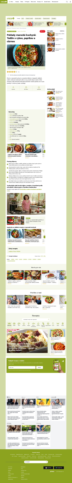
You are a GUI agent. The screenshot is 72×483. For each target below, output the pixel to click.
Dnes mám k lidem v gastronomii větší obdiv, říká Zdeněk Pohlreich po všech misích (28, 418)
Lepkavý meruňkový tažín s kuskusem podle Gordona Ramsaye (15, 155)
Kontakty (22, 472)
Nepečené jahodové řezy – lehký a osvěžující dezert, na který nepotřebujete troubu (39, 24)
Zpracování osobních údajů (25, 473)
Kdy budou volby (51, 454)
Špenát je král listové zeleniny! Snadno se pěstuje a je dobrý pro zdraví (43, 444)
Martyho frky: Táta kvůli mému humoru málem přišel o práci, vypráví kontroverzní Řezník (27, 433)
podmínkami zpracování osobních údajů (25, 370)
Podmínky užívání (11, 473)
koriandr (11, 134)
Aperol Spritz (58, 44)
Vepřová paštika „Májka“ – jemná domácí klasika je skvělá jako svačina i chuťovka (32, 281)
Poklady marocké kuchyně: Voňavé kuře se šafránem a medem (15, 240)
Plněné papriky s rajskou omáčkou (60, 49)
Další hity (62, 31)
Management (23, 466)
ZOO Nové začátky (58, 454)
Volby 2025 (29, 456)
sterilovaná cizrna (13, 130)
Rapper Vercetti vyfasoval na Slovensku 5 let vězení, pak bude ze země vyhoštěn (28, 439)
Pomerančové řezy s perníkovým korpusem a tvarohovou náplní (59, 98)
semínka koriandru (13, 124)
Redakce (22, 477)
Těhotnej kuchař (55, 1)
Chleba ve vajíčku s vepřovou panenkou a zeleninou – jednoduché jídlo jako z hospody (14, 281)
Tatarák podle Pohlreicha (42, 456)
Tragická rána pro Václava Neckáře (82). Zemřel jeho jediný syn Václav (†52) (28, 407)
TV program (32, 454)
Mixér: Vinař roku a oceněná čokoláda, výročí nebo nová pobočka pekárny (14, 306)
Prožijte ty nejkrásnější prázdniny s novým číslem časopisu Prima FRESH (35, 221)
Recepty (17, 1)
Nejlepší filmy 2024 (19, 454)
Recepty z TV (40, 1)
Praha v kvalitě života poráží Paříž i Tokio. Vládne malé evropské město (14, 412)
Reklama (9, 470)
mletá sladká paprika (14, 119)
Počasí (46, 454)
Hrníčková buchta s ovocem (59, 39)
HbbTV (9, 472)
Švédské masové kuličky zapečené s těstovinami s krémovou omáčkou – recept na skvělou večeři (23, 347)
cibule (11, 115)
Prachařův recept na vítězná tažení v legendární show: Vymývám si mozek (28, 412)
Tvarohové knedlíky (33, 457)
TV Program (27, 1)
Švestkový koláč (48, 457)
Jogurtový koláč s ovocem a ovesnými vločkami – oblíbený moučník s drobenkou (49, 281)
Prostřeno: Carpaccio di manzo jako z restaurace (49, 306)
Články (21, 1)
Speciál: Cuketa (47, 1)
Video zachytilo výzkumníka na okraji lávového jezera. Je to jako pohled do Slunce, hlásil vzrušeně (43, 418)
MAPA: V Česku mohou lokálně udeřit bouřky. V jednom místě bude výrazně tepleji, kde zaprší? (14, 418)
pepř (11, 139)
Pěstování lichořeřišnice (56, 456)
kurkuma (11, 122)
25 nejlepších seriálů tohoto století (14, 432)
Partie (42, 454)
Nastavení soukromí (24, 479)
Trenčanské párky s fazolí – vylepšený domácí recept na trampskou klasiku (59, 104)
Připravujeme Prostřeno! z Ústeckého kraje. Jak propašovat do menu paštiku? (32, 306)
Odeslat (39, 367)
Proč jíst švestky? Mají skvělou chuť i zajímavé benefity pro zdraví (43, 433)
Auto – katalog (14, 456)
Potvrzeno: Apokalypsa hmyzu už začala (43, 406)
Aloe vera (49, 456)
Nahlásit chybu (10, 479)
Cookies (9, 475)
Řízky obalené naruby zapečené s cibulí (59, 92)
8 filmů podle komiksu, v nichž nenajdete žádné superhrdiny (13, 438)
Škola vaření (33, 1)
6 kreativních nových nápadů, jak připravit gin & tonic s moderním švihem (59, 116)
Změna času (38, 454)
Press (22, 468)
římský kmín (12, 120)
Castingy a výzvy (23, 470)
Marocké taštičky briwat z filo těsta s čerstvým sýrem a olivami (32, 240)
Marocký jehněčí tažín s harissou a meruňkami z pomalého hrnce (31, 155)
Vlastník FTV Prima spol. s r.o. (13, 477)
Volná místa (10, 468)
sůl (10, 137)
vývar (11, 132)
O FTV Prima (10, 466)
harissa (11, 129)
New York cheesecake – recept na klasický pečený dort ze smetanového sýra (59, 110)
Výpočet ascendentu (24, 457)
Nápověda (22, 475)
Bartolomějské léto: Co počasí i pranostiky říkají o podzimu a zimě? (43, 438)
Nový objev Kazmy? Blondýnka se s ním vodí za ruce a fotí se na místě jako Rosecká (28, 444)
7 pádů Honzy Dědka (21, 456)
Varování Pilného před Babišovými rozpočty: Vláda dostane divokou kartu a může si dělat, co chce (14, 407)
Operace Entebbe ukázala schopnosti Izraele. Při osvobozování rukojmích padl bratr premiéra (43, 413)
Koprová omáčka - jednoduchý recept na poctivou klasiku (58, 24)
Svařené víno (34, 456)
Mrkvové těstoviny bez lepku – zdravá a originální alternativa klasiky (57, 352)
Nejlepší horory (26, 454)
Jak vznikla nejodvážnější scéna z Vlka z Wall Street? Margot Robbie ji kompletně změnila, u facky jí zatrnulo (14, 445)
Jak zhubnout (12, 454)
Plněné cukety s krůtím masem (59, 34)
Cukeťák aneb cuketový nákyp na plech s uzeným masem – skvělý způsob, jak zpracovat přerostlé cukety (18, 25)
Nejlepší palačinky (41, 457)
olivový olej (12, 113)
